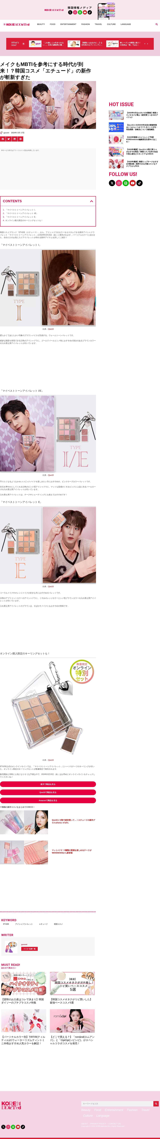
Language (126, 24)
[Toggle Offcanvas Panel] (4, 24)
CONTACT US (114, 1124)
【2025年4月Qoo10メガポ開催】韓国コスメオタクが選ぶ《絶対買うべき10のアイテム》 (142, 115)
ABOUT (84, 1124)
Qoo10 (51, 329)
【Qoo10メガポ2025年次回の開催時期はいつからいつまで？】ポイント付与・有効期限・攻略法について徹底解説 (142, 127)
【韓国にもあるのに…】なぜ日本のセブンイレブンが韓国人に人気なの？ (53, 45)
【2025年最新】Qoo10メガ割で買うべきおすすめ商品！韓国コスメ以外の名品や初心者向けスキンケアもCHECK (142, 151)
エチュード (43, 924)
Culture (111, 24)
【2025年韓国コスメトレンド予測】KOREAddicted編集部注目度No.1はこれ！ (141, 139)
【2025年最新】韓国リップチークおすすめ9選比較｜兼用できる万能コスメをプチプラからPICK (142, 164)
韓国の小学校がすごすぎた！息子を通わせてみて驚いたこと (130, 45)
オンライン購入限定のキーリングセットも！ (24, 220)
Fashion (85, 24)
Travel (98, 24)
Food (52, 24)
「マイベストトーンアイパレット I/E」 (21, 213)
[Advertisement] (48, 171)
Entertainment (68, 24)
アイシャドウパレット (24, 924)
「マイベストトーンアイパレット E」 (21, 217)
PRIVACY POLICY (98, 1124)
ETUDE (6, 924)
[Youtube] (85, 12)
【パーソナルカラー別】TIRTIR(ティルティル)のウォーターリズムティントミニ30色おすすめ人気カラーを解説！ (23, 1040)
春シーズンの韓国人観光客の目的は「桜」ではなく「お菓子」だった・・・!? (91, 45)
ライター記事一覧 (30, 949)
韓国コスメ (58, 924)
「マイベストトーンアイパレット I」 (20, 210)
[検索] (156, 1103)
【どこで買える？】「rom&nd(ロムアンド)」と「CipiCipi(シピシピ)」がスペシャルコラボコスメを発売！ (72, 1040)
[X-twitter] (112, 183)
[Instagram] (75, 12)
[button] (157, 24)
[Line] (80, 12)
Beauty (41, 24)
